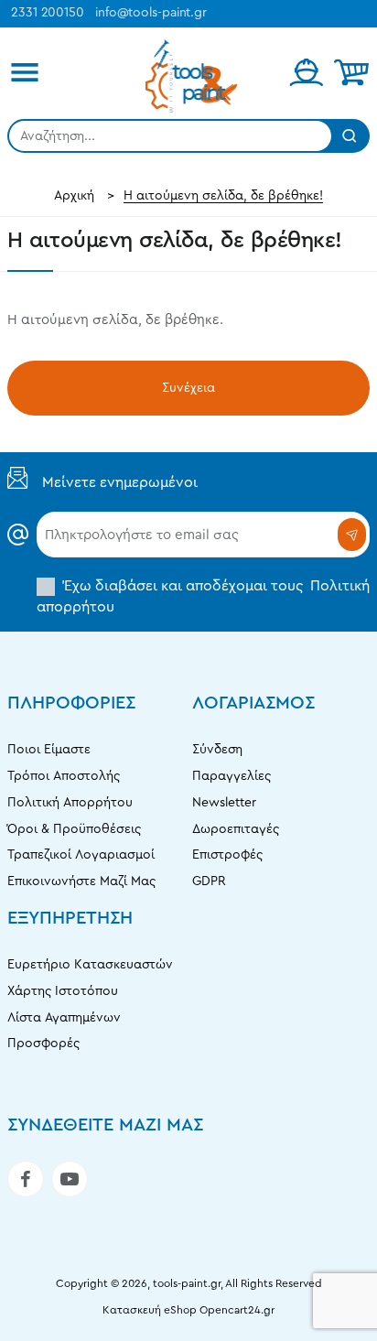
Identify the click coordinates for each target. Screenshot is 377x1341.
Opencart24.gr (237, 1309)
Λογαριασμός (253, 703)
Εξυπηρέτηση (70, 918)
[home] (74, 195)
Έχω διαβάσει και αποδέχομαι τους (203, 596)
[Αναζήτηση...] (349, 136)
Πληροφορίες (71, 703)
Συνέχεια (188, 388)
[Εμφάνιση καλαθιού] (351, 73)
